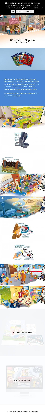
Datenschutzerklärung (25, 11)
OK (13, 11)
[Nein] (42, 7)
